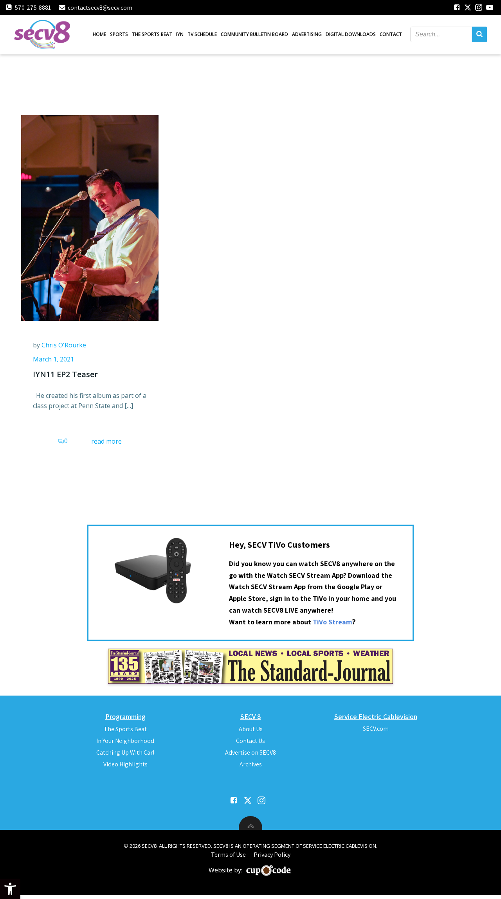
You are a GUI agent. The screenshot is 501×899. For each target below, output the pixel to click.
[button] (10, 889)
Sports (119, 34)
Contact (391, 34)
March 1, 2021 (53, 359)
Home (99, 34)
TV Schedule (202, 34)
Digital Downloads (351, 34)
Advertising (307, 34)
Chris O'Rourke (63, 345)
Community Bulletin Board (254, 34)
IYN (180, 34)
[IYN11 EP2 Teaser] (90, 217)
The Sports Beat (152, 34)
